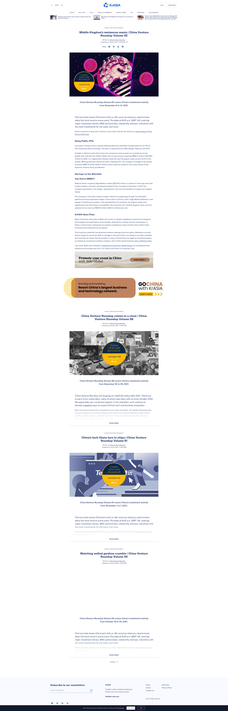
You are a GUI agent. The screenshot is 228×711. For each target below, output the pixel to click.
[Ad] (114, 287)
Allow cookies (130, 708)
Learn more (121, 708)
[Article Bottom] (114, 260)
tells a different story (143, 241)
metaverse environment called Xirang (117, 245)
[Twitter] (113, 46)
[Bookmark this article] (127, 42)
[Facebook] (109, 46)
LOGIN (162, 5)
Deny (141, 708)
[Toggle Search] (62, 5)
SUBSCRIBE (172, 5)
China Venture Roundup (117, 40)
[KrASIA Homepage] (111, 5)
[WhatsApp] (122, 46)
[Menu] (52, 5)
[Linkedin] (118, 46)
